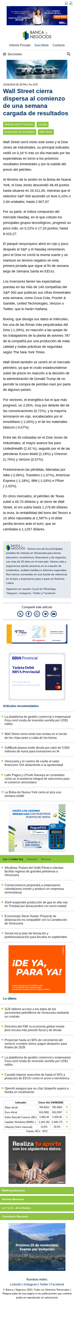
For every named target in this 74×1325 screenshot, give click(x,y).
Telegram (11, 593)
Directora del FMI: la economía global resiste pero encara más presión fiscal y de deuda (35, 1028)
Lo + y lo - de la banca (16, 1207)
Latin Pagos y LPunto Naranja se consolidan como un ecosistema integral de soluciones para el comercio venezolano (37, 778)
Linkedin (16, 1284)
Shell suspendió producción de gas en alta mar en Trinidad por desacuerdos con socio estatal (36, 904)
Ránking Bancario (13, 1190)
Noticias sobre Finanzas (19, 124)
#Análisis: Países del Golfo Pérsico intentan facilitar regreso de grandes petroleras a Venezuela (34, 871)
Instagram (25, 593)
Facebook (49, 593)
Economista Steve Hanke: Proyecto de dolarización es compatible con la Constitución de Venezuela (36, 919)
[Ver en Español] (70, 3)
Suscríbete (41, 45)
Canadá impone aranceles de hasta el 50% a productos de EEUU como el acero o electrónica (37, 1076)
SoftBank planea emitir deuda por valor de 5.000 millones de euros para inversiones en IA (37, 749)
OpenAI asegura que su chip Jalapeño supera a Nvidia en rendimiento (37, 1090)
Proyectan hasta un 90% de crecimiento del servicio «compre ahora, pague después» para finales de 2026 (36, 1043)
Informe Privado (20, 45)
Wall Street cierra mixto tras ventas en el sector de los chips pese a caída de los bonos (36, 735)
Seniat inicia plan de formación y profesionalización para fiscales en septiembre (36, 935)
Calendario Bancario (15, 1216)
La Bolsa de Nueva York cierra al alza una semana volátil (33, 794)
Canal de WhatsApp (44, 588)
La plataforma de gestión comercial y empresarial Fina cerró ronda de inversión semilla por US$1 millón (38, 720)
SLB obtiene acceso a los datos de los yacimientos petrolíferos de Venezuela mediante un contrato (37, 1012)
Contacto (59, 45)
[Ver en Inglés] (66, 3)
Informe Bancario (13, 1199)
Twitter (37, 593)
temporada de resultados (20, 131)
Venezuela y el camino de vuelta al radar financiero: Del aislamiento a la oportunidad (34, 763)
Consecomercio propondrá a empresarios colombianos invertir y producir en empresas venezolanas (34, 889)
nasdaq (42, 124)
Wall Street (45, 131)
